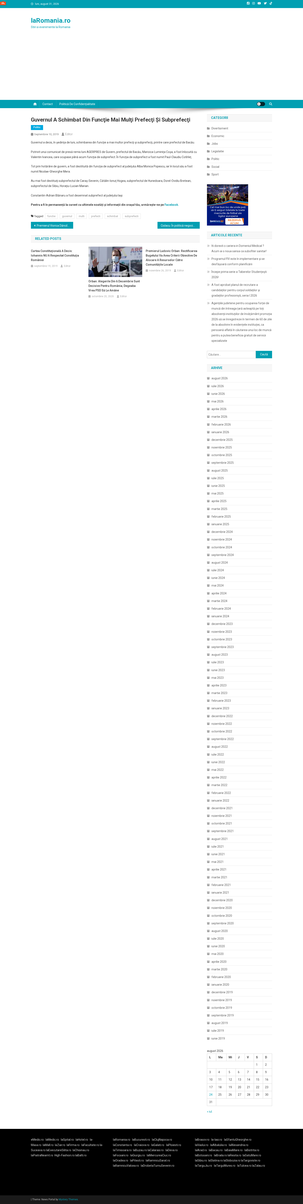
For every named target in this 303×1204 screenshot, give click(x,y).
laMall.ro (48, 1145)
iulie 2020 (217, 938)
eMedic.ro (37, 1139)
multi (82, 216)
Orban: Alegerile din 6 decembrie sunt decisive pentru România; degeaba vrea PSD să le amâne (114, 286)
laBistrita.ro (251, 1150)
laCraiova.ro (141, 1145)
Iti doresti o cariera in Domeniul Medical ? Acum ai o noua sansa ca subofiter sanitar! (239, 248)
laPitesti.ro (137, 1160)
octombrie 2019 (221, 1007)
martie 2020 (219, 969)
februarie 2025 (221, 516)
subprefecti (132, 216)
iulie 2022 (217, 754)
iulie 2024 (217, 570)
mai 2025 (217, 493)
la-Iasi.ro (216, 1139)
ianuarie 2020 (220, 984)
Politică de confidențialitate (77, 104)
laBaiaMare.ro (233, 1150)
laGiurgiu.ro (138, 1155)
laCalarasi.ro (156, 1150)
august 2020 (219, 931)
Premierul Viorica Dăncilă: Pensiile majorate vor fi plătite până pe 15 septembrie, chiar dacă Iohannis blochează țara (55, 225)
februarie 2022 (221, 793)
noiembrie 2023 (221, 631)
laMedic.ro (53, 1139)
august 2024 (219, 562)
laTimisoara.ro (122, 1150)
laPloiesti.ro (173, 1145)
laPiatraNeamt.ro (42, 1155)
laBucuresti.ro (141, 1139)
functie (51, 216)
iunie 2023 (218, 670)
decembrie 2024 (222, 531)
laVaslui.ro (202, 1145)
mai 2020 (217, 954)
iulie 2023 (217, 662)
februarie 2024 (221, 608)
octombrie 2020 (221, 915)
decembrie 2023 (222, 624)
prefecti (95, 216)
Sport (215, 174)
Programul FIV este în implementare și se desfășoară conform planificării (238, 261)
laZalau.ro (258, 1165)
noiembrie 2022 (221, 723)
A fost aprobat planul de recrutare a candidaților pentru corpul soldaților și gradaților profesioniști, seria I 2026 (235, 290)
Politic (37, 127)
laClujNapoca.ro (162, 1139)
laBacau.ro (216, 1150)
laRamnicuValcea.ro (126, 1165)
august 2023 (219, 654)
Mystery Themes (68, 1199)
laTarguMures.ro (224, 1165)
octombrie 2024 (221, 547)
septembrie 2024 (222, 555)
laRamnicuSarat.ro (158, 1160)
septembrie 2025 (222, 462)
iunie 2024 (218, 578)
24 (211, 1094)
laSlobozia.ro (231, 1160)
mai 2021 (217, 861)
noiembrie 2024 (221, 539)
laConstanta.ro (122, 1145)
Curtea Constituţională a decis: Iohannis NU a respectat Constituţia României (55, 255)
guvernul (67, 216)
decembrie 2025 (222, 439)
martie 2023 (219, 693)
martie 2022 (219, 785)
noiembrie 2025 (221, 447)
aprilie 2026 (219, 409)
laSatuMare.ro (252, 1155)
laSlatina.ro (215, 1160)
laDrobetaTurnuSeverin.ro (157, 1165)
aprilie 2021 (219, 869)
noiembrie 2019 (221, 1000)
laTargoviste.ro (250, 1160)
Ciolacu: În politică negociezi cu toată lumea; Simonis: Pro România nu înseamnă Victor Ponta (180, 225)
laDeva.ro (172, 1150)
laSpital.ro (67, 1139)
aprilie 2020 (219, 961)
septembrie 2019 (222, 1015)
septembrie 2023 (222, 647)
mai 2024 (217, 585)
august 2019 (219, 1023)
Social (215, 166)
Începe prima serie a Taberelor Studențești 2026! (239, 274)
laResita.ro (234, 1155)
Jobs (214, 143)
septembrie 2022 (222, 739)
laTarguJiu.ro (204, 1165)
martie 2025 (219, 509)
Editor (69, 134)
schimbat (112, 216)
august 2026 (219, 378)
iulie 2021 (217, 846)
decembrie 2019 (222, 992)
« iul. (210, 1111)
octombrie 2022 (221, 731)
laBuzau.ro (140, 1150)
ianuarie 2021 (220, 892)
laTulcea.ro (244, 1165)
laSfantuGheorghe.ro (237, 1139)
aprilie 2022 (219, 777)
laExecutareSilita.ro (58, 1150)
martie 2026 (219, 416)
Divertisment (219, 128)
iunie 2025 (218, 485)
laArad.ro (201, 1150)
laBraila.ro (220, 1155)
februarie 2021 (221, 885)
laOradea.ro (120, 1160)
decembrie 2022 (222, 716)
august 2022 (219, 746)
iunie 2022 (218, 762)
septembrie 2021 (222, 831)
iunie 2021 (218, 854)
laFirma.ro (73, 1145)
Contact (47, 104)
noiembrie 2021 (221, 815)
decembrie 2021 (222, 808)
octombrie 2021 (221, 823)
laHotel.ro (82, 1139)
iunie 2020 (218, 946)
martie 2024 (219, 601)
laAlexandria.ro (238, 1145)
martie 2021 (219, 877)
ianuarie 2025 (220, 524)
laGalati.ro (157, 1145)
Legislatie (217, 151)
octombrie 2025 (221, 455)
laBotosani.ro (203, 1155)
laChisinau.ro (81, 1150)
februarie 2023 (221, 700)
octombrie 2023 (221, 639)
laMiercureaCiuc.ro (159, 1155)
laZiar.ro (60, 1145)
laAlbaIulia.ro (218, 1145)
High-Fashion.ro (64, 1155)
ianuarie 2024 (220, 616)
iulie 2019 (217, 1030)
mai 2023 (217, 677)
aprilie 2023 (219, 685)
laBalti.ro (81, 1155)
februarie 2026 (221, 424)
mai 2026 (217, 401)
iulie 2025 (217, 478)
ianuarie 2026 (220, 432)
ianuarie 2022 (220, 800)
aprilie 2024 (219, 593)
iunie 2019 (218, 1038)
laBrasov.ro (202, 1139)
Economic (217, 136)
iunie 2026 (218, 393)
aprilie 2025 (219, 501)
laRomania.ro (50, 20)
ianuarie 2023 (220, 708)
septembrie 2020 (222, 923)
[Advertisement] (151, 69)
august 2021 (219, 839)
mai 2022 (217, 769)
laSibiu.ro (201, 1160)
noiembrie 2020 (221, 908)
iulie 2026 (217, 386)
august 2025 (219, 470)
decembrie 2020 (222, 900)
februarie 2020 (221, 977)
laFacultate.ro (90, 1145)
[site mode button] (261, 104)
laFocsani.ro (120, 1155)
